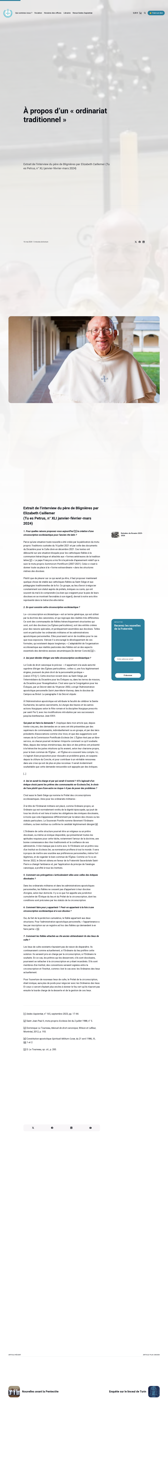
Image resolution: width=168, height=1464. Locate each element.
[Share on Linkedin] (143, 242)
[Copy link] (90, 1127)
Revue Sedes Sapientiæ (82, 13)
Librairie (67, 13)
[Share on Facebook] (139, 242)
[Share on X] (135, 242)
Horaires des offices (52, 13)
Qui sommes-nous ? (23, 13)
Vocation (38, 13)
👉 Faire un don (156, 13)
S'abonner (128, 675)
